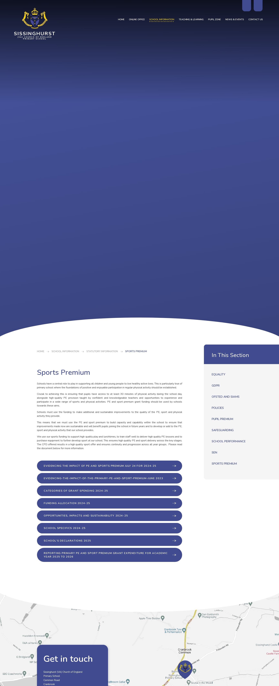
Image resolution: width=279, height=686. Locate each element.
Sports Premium (136, 351)
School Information (65, 351)
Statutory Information (102, 351)
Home (40, 351)
